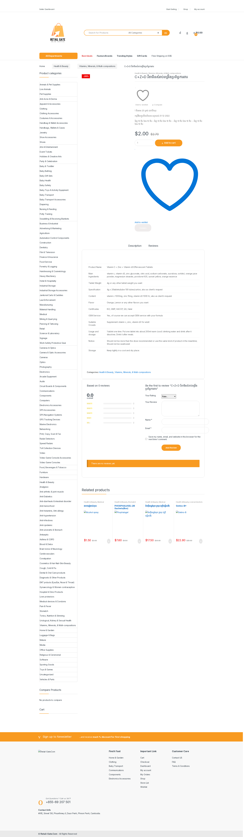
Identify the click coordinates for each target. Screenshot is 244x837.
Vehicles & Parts (47, 679)
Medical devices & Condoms (94, 503)
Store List (144, 783)
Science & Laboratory (49, 333)
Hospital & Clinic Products (51, 592)
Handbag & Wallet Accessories (54, 123)
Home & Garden (47, 630)
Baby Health (45, 180)
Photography (46, 367)
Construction (45, 242)
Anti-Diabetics (46, 496)
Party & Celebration (48, 161)
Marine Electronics (48, 424)
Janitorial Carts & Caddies (51, 295)
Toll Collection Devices (50, 448)
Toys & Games (46, 669)
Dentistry (44, 247)
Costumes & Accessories (51, 118)
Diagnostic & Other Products (52, 577)
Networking (45, 429)
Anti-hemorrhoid (47, 506)
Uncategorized (46, 674)
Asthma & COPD (47, 539)
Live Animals (45, 89)
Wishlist (143, 787)
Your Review (151, 402)
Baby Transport (47, 195)
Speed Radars (46, 443)
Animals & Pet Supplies (50, 84)
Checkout (144, 762)
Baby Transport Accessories (53, 199)
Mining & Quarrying (48, 319)
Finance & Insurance (49, 257)
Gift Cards (142, 56)
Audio (42, 381)
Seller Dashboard (46, 9)
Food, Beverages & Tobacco (53, 467)
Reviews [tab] (153, 246)
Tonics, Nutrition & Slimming (52, 616)
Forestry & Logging (48, 266)
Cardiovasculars (47, 553)
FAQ (174, 762)
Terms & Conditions (181, 766)
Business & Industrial (49, 223)
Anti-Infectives (46, 520)
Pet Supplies (45, 94)
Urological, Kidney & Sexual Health (55, 620)
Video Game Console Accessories (55, 458)
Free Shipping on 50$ (162, 56)
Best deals (87, 56)
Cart (142, 757)
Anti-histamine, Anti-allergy (52, 511)
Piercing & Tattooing (49, 324)
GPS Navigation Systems (51, 415)
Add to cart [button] (107, 541)
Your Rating (150, 395)
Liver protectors (195, 502)
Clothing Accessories (49, 113)
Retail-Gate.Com (49, 834)
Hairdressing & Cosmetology (53, 271)
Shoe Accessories (48, 137)
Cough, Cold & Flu (48, 568)
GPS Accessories (47, 410)
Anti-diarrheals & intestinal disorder (55, 501)
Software (44, 659)
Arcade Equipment (48, 376)
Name (148, 420)
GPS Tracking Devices (50, 419)
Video (42, 453)
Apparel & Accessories (50, 104)
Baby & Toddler (47, 166)
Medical (43, 314)
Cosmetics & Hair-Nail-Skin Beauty (55, 563)
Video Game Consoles (50, 462)
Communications (47, 391)
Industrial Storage (47, 286)
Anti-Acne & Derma (48, 99)
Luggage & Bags (47, 635)
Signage (43, 338)
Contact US (177, 757)
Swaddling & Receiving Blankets (54, 219)
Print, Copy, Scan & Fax (50, 434)
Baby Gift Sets (46, 176)
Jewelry (43, 132)
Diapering (44, 204)
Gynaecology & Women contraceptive (57, 587)
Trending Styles (124, 56)
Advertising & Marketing (50, 228)
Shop (185, 9)
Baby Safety (45, 185)
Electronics (45, 372)
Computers (45, 400)
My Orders (145, 774)
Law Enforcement (47, 300)
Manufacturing (46, 305)
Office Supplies (47, 650)
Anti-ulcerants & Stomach (51, 530)
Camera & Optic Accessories (53, 352)
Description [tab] (134, 246)
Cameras (44, 357)
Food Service (46, 262)
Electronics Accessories (50, 405)
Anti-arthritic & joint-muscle (52, 491)
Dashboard (145, 766)
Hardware (44, 477)
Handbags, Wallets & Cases (52, 128)
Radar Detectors (47, 439)
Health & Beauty (61, 66)
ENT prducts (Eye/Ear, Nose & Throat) (57, 582)
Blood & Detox (46, 544)
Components (45, 395)
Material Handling (47, 309)
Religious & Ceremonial (50, 655)
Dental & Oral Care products (52, 573)
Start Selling (171, 9)
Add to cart (170, 143)
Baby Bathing (46, 171)
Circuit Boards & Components (53, 386)
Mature (43, 640)
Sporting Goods (47, 664)
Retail (42, 328)
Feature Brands (104, 56)
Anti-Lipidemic (46, 525)
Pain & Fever (45, 606)
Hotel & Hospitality (48, 281)
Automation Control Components (54, 238)
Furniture (44, 472)
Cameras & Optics (48, 348)
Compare (158, 105)
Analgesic (44, 487)
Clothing (43, 109)
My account (199, 9)
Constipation (45, 558)
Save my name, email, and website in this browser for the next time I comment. (175, 438)
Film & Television (47, 252)
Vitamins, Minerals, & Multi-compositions (97, 66)
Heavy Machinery (48, 276)
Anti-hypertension (48, 515)
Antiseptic (44, 534)
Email (148, 428)
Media (42, 645)
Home (42, 66)
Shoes (42, 142)
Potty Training (46, 214)
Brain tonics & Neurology (51, 549)
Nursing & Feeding (48, 209)
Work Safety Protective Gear (53, 343)
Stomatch (132, 502)
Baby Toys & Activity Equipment (54, 190)
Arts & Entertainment (49, 147)
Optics (42, 362)
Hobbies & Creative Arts (51, 156)
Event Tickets (46, 152)
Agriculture (44, 233)
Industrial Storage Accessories (53, 290)
